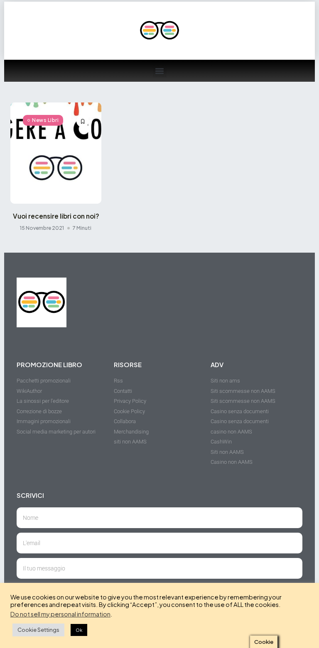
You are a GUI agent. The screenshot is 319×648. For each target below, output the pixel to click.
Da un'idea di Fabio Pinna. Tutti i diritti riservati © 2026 (79, 635)
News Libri (45, 120)
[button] (160, 71)
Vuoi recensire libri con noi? (56, 216)
